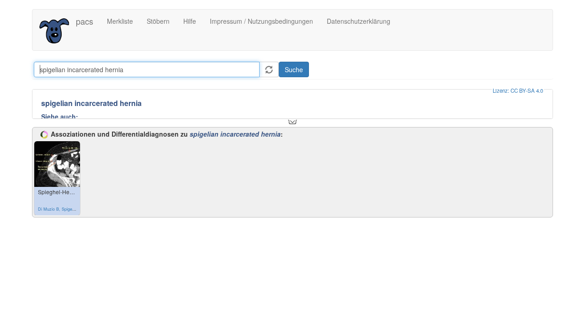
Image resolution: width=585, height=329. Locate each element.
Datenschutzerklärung (358, 21)
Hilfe (189, 21)
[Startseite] (57, 30)
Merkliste (120, 21)
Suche (294, 69)
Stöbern (158, 21)
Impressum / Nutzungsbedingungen (261, 21)
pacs (84, 21)
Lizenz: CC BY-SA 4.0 (518, 90)
